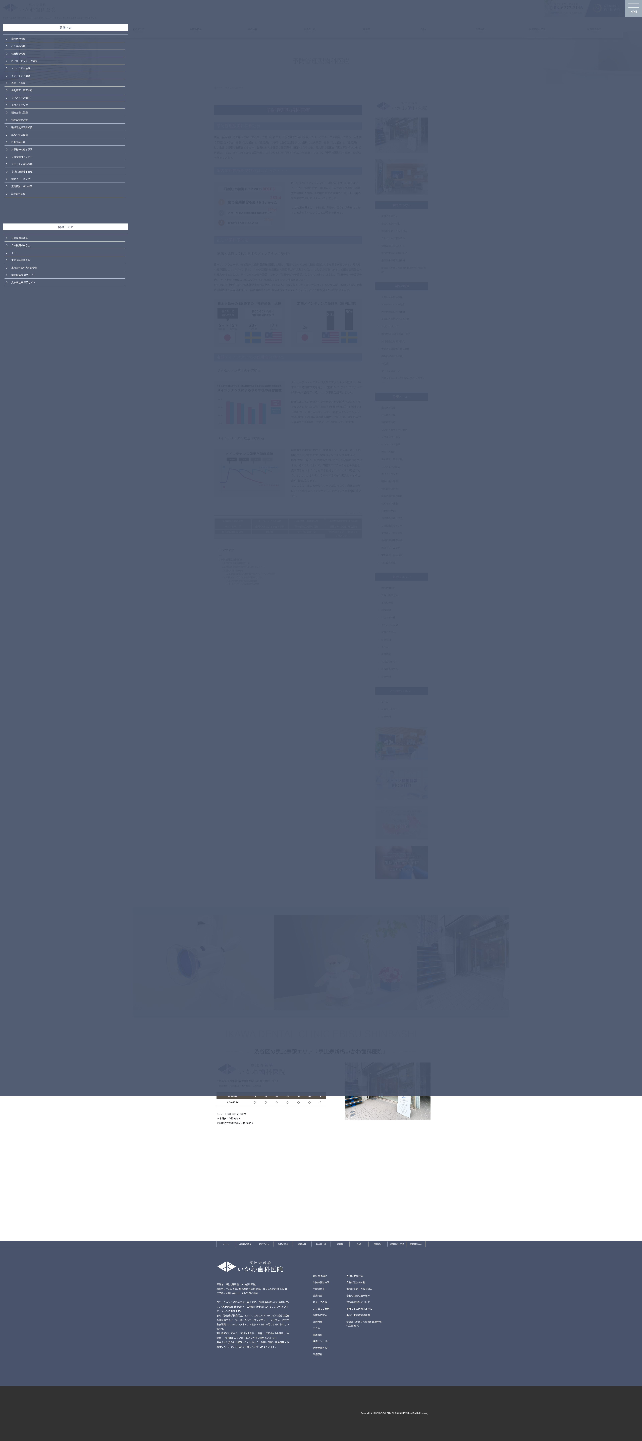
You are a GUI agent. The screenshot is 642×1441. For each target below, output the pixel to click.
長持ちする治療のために (359, 1308)
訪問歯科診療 (18, 193)
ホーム (226, 1244)
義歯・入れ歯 (18, 83)
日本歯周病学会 (19, 238)
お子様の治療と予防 (21, 149)
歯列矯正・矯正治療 (21, 90)
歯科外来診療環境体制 (358, 1315)
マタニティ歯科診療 (21, 164)
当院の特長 (283, 1244)
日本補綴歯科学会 (20, 245)
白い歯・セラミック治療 (24, 60)
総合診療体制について (358, 1302)
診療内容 (302, 1244)
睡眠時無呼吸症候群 (21, 127)
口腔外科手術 (18, 142)
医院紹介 (378, 1244)
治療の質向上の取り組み (359, 1289)
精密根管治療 (18, 53)
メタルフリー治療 (20, 68)
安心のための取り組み (358, 1295)
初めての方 (264, 1244)
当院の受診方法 (354, 1275)
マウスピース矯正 (20, 97)
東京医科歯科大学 (20, 260)
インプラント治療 (20, 75)
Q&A (359, 1244)
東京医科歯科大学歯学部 (24, 267)
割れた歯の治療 (19, 112)
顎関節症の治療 (19, 120)
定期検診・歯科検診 (21, 186)
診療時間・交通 (397, 1244)
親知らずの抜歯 (19, 134)
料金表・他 (321, 1244)
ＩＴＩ (14, 252)
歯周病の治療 (18, 38)
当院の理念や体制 (355, 1282)
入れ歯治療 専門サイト (23, 282)
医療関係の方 (416, 1244)
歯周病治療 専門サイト (23, 275)
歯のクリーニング (20, 178)
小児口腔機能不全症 (21, 171)
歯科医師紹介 (245, 1244)
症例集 (340, 1244)
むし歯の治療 (18, 46)
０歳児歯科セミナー (21, 156)
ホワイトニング (19, 105)
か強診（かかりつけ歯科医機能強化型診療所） (364, 1323)
